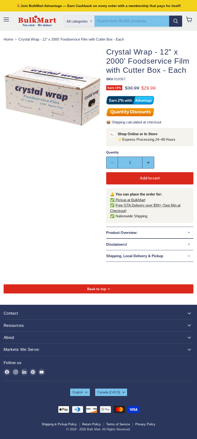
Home (8, 39)
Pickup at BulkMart (130, 200)
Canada (109, 392)
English (78, 392)
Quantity (112, 152)
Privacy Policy (145, 424)
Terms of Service (118, 424)
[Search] (175, 21)
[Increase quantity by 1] (148, 163)
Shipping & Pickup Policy (59, 424)
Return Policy (91, 424)
